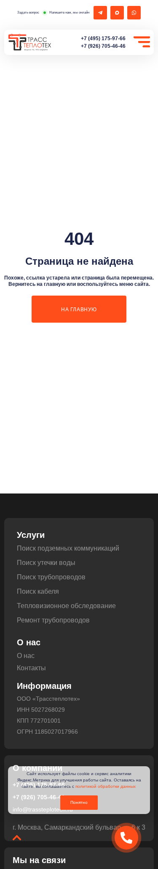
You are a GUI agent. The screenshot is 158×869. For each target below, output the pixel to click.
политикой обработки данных (105, 786)
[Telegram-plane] (100, 12)
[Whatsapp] (134, 12)
